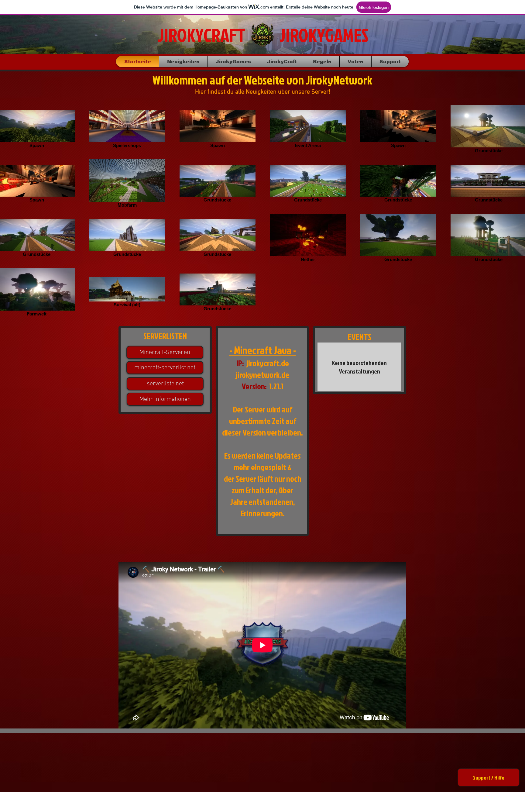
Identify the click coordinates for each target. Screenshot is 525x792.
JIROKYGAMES (324, 34)
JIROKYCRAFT (201, 34)
